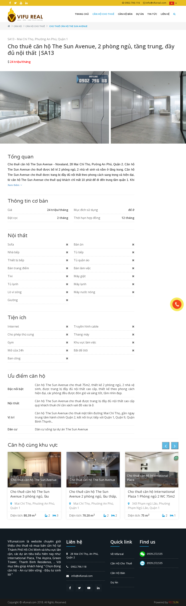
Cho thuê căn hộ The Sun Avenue (68, 26)
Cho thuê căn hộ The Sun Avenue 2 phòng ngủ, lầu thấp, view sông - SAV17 (93, 496)
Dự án (140, 14)
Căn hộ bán (125, 14)
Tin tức (152, 14)
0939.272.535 (155, 553)
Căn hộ (18, 26)
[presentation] (165, 445)
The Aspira (43, 558)
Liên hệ (165, 14)
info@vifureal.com (155, 2)
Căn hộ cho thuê (103, 14)
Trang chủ (82, 14)
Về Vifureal (117, 554)
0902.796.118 (132, 2)
